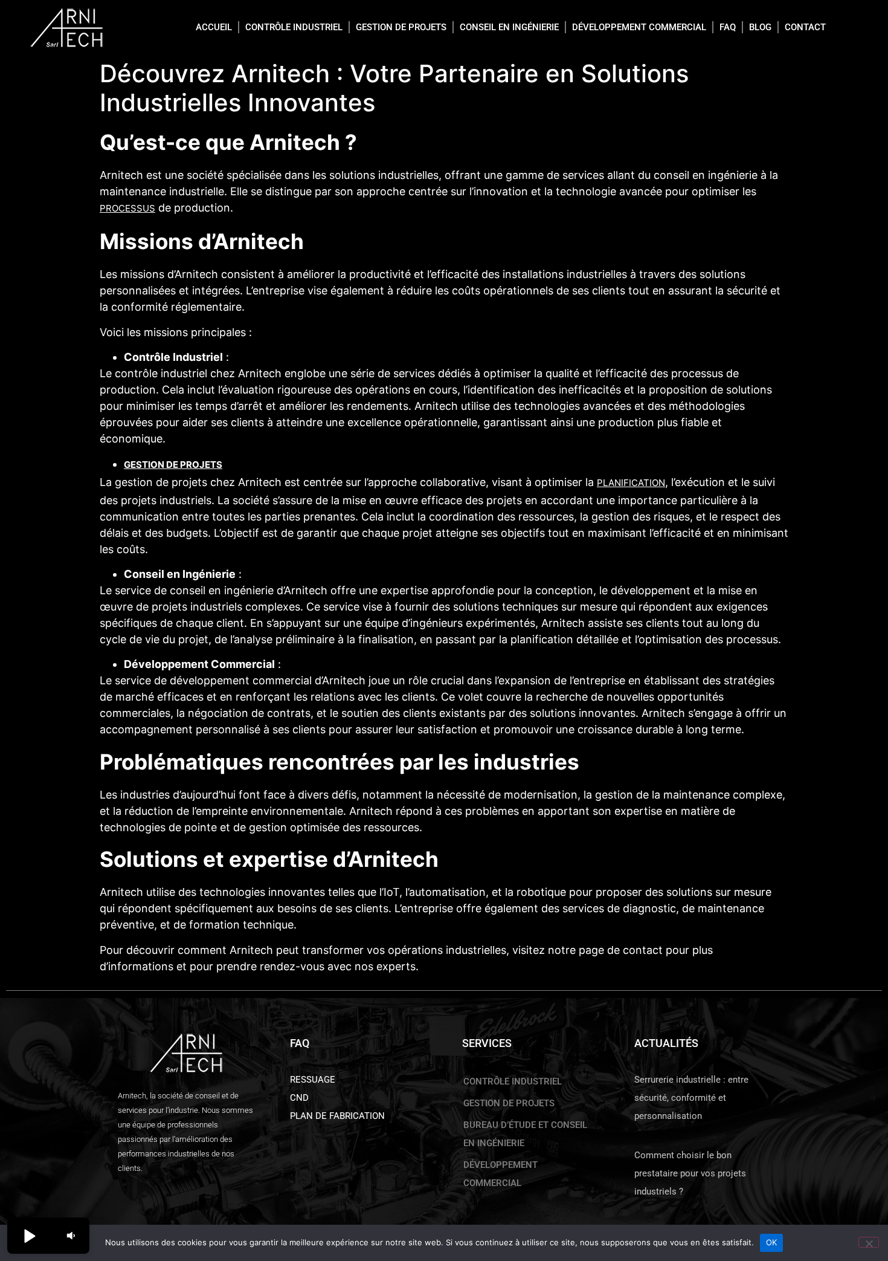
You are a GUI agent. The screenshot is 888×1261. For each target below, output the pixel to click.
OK (771, 1242)
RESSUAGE (312, 1079)
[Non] (868, 1242)
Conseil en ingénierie (509, 27)
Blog (760, 27)
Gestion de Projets (173, 464)
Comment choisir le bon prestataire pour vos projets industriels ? (690, 1173)
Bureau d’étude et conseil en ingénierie (525, 1134)
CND (299, 1097)
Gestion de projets (401, 27)
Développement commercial (639, 27)
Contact (805, 27)
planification (631, 482)
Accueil (214, 27)
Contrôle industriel (294, 27)
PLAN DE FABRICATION (337, 1115)
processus (127, 208)
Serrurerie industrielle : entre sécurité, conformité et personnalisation (691, 1097)
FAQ (727, 27)
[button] (29, 1235)
